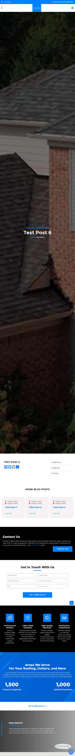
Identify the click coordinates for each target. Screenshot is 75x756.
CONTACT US (62, 549)
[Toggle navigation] (1, 8)
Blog (32, 237)
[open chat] (71, 752)
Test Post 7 (11, 507)
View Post (8, 513)
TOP (72, 603)
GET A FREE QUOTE (36, 706)
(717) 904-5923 (63, 2)
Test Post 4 (59, 507)
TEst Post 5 (35, 507)
